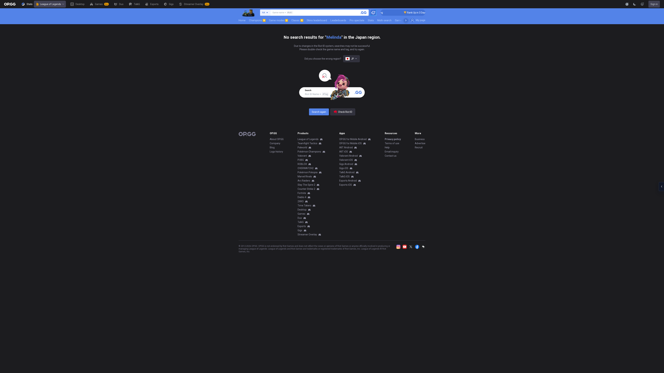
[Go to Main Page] (10, 4)
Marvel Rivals (305, 176)
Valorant (302, 155)
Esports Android (348, 180)
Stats (371, 20)
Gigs (300, 230)
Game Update (402, 20)
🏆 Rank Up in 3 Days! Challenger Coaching (418, 12)
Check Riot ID (345, 112)
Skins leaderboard (317, 20)
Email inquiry (392, 151)
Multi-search (384, 20)
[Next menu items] (405, 20)
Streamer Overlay (307, 234)
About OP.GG (277, 139)
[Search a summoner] (363, 12)
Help (387, 147)
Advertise (420, 143)
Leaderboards (338, 20)
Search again (319, 112)
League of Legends (50, 4)
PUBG (301, 160)
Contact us (390, 155)
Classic (297, 20)
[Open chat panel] (661, 186)
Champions (257, 20)
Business (420, 139)
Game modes (278, 20)
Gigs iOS (343, 168)
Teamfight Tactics (307, 143)
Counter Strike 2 (306, 189)
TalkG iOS (344, 176)
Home (242, 20)
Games (301, 213)
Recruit (419, 147)
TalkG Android (346, 172)
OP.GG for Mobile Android (353, 139)
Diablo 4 (302, 197)
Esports (302, 226)
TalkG (301, 222)
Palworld (302, 147)
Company (275, 143)
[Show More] (627, 4)
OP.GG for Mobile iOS (350, 143)
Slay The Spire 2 (306, 184)
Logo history (276, 151)
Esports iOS (345, 184)
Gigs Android (346, 164)
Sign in (654, 4)
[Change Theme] (634, 4)
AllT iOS (343, 151)
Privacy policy (393, 139)
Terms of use (392, 143)
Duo (300, 218)
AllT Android (346, 147)
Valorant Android (348, 155)
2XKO (301, 201)
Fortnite (302, 193)
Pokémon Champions (309, 151)
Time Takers (304, 205)
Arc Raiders (304, 180)
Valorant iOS (346, 160)
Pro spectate (357, 20)
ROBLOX (302, 164)
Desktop (302, 209)
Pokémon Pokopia (307, 172)
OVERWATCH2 (305, 168)
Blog (272, 147)
